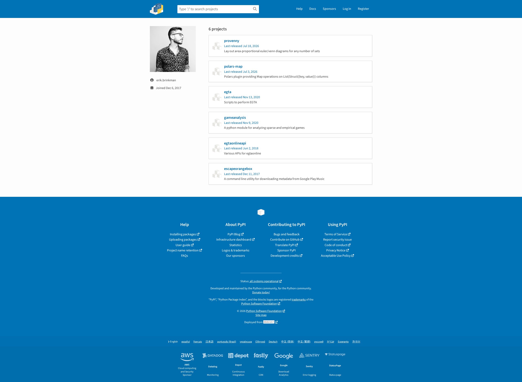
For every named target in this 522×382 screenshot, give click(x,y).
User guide (183, 245)
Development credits (285, 255)
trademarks (299, 299)
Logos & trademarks (235, 250)
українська (246, 341)
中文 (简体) (287, 341)
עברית (330, 341)
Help (299, 9)
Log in (347, 9)
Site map (261, 315)
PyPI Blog (234, 234)
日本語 (209, 341)
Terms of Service (335, 234)
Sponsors (329, 9)
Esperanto (343, 341)
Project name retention (183, 250)
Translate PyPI (284, 245)
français (198, 341)
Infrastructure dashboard (233, 239)
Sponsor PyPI (286, 250)
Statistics (235, 245)
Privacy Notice (335, 250)
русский (318, 341)
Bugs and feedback (287, 234)
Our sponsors (235, 255)
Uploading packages (183, 239)
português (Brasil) (226, 341)
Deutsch (273, 341)
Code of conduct (336, 245)
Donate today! (261, 292)
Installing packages (183, 234)
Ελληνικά (260, 341)
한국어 (356, 341)
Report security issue (337, 239)
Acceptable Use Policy (336, 255)
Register (363, 9)
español (185, 341)
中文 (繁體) (304, 341)
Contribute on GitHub (285, 239)
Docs (312, 9)
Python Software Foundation (259, 304)
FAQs (184, 255)
